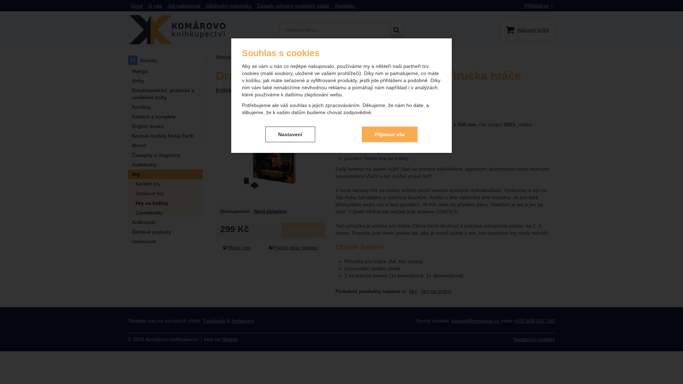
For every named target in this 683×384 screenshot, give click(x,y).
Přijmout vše (390, 134)
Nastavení (290, 134)
